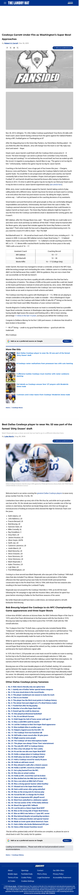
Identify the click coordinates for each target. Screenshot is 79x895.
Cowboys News (17, 407)
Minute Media (12, 886)
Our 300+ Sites (58, 870)
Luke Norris (9, 436)
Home (8, 407)
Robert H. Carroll (11, 43)
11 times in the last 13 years (25, 316)
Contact (40, 870)
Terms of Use (13, 878)
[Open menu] (5, 3)
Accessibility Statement (62, 878)
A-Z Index (11, 881)
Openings (24, 870)
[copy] (17, 47)
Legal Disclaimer (43, 878)
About (10, 870)
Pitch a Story (42, 874)
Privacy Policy (58, 874)
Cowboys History (18, 855)
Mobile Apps (12, 874)
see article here (56, 185)
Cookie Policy (26, 878)
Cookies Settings (27, 881)
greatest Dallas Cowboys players (49, 493)
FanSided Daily (27, 874)
